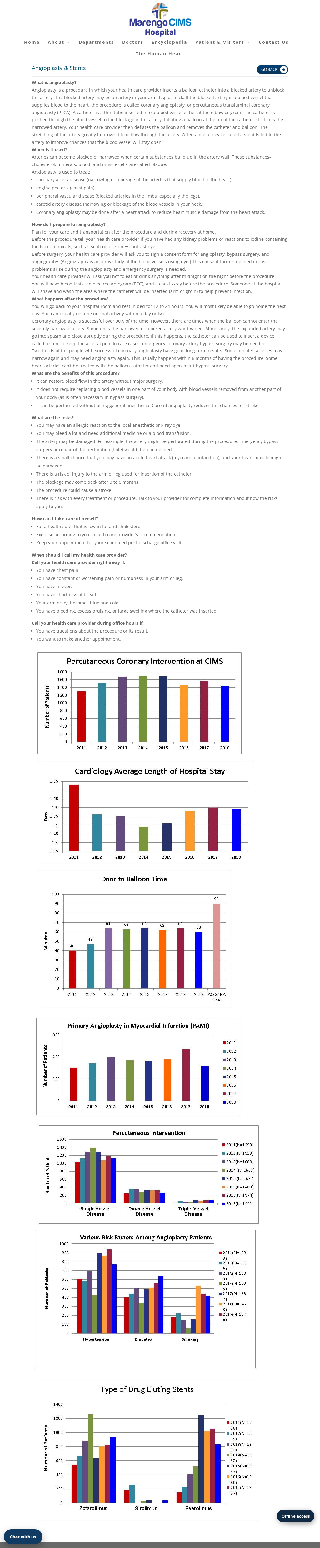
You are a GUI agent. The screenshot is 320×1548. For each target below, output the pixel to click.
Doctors (132, 42)
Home (32, 42)
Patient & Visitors (219, 42)
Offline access (296, 1516)
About (56, 42)
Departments (96, 42)
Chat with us (23, 1537)
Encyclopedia (169, 42)
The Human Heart (160, 54)
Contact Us (274, 42)
